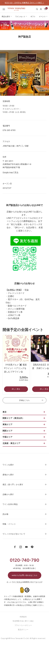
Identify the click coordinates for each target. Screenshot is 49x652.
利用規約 (23, 617)
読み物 (5, 514)
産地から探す (8, 474)
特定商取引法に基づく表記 (23, 621)
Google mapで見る (10, 172)
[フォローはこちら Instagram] (21, 547)
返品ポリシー (23, 629)
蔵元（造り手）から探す (13, 484)
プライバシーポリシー (23, 625)
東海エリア (7, 424)
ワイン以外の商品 (10, 504)
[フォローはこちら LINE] (32, 547)
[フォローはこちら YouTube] (26, 547)
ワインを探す (8, 465)
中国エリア (7, 437)
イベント (42, 16)
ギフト (33, 16)
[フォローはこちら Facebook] (15, 547)
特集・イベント (9, 524)
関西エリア (7, 430)
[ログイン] (41, 9)
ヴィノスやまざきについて (14, 534)
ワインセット (20, 16)
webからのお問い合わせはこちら (24, 575)
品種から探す (8, 494)
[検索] (37, 9)
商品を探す (6, 16)
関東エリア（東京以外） (13, 418)
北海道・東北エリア (11, 443)
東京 (5, 412)
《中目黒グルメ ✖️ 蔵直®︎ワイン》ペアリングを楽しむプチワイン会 (15, 368)
